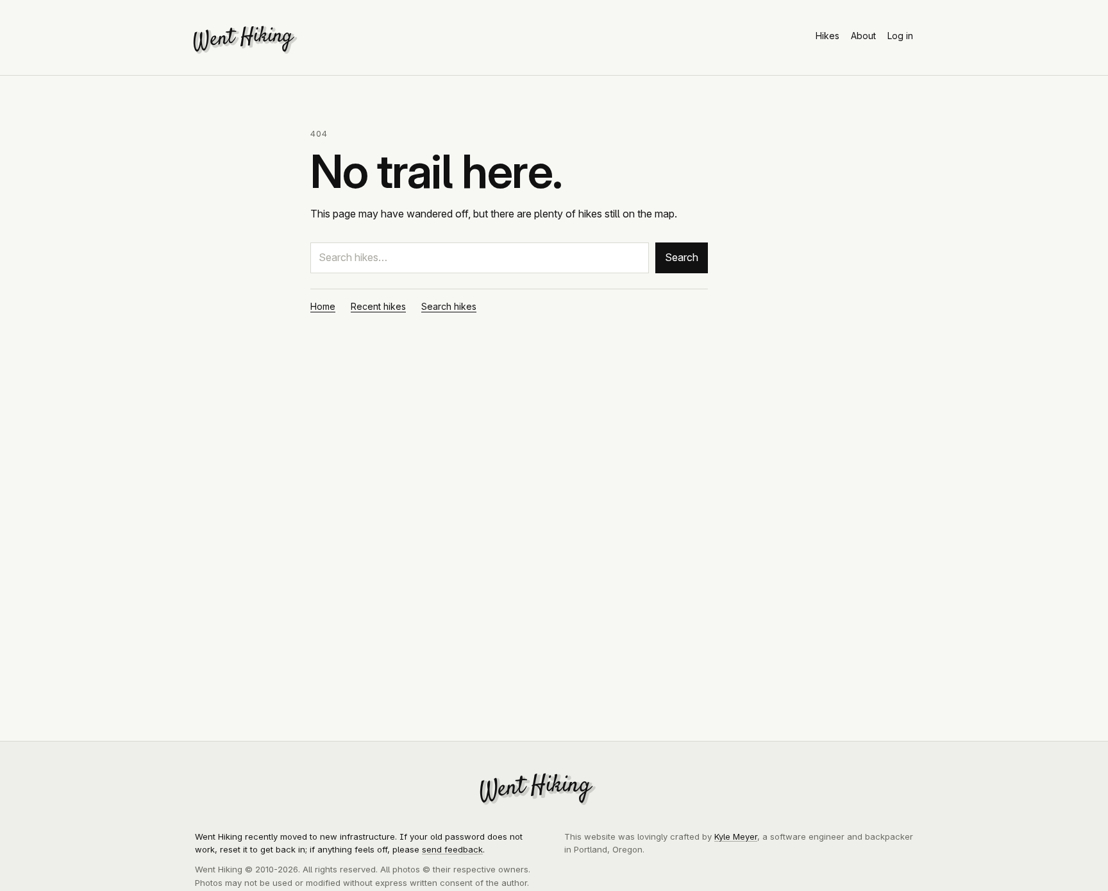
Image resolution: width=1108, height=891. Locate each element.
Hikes (827, 35)
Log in (900, 35)
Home (322, 306)
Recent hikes (378, 306)
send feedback (452, 849)
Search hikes (448, 306)
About (863, 35)
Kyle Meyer (735, 836)
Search (681, 257)
